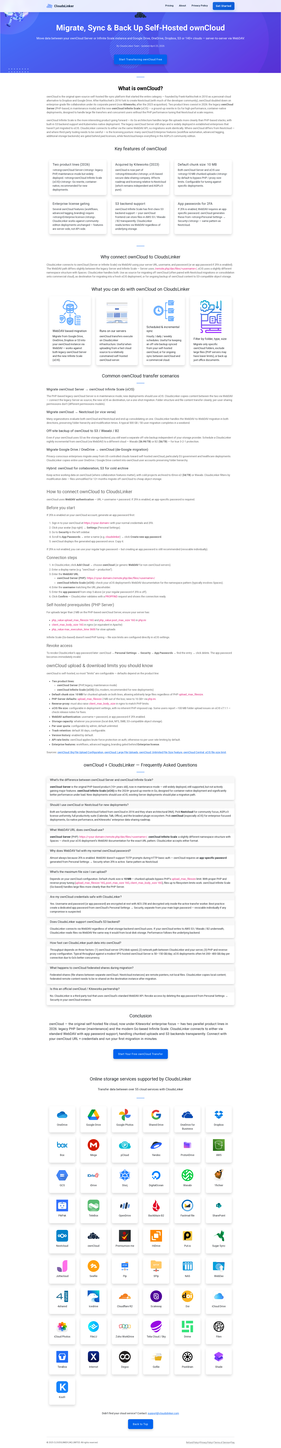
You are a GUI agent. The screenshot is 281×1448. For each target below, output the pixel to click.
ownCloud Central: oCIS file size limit (204, 752)
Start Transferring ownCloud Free (140, 59)
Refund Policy (192, 1442)
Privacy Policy (200, 5)
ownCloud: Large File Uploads (121, 752)
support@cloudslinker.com (163, 1413)
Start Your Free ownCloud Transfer (140, 1054)
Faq (232, 1442)
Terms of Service (222, 1442)
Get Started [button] (223, 6)
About (182, 5)
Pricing (169, 5)
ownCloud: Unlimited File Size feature (160, 752)
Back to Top (140, 1424)
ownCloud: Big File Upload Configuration (80, 752)
